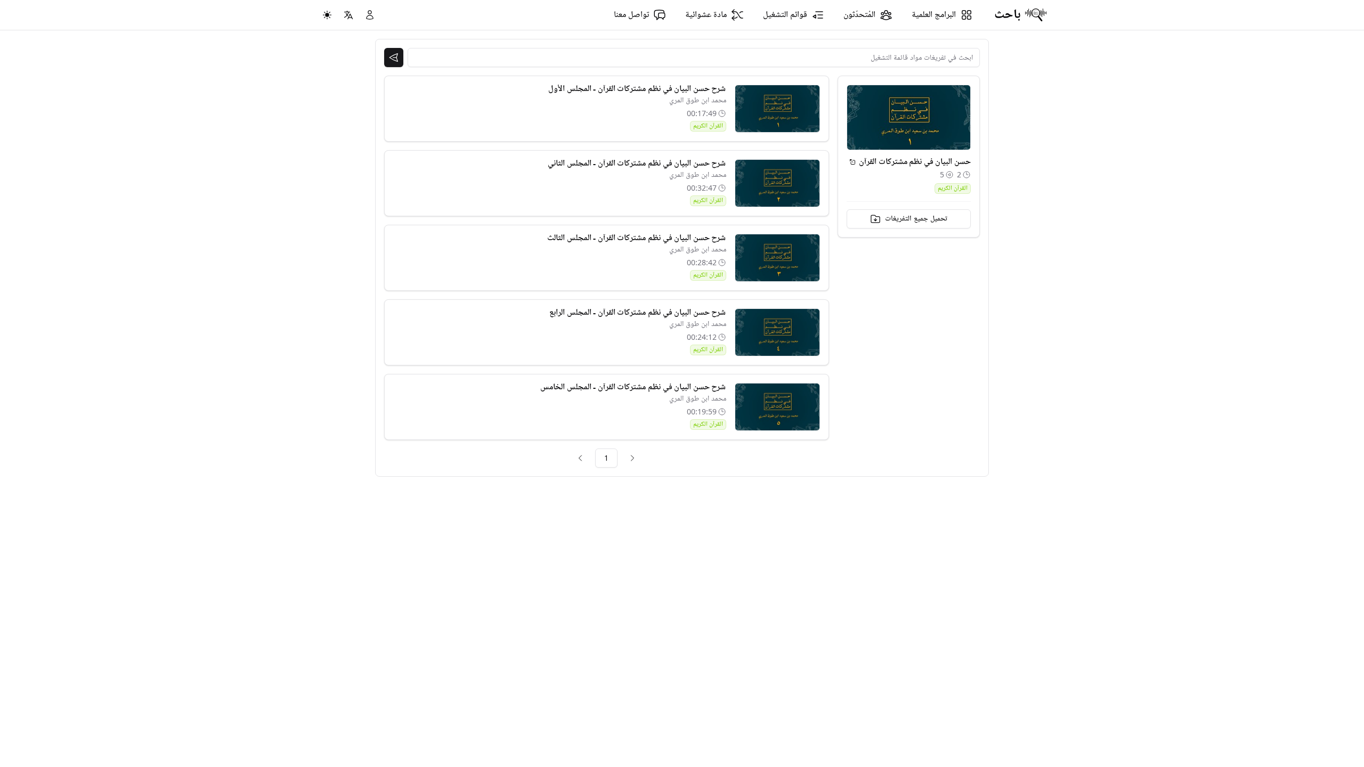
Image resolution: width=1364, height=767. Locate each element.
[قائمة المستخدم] (369, 15)
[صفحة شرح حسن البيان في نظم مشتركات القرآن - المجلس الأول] (777, 109)
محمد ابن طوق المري (697, 100)
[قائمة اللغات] (348, 15)
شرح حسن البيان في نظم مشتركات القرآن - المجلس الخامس (633, 387)
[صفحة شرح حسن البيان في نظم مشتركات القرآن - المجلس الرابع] (777, 332)
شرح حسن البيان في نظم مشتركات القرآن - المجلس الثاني (637, 163)
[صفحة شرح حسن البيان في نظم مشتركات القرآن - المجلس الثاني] (777, 183)
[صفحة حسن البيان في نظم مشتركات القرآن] (852, 162)
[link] (632, 458)
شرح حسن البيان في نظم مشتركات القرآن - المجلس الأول (637, 89)
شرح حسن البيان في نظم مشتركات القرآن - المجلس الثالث (636, 238)
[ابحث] (393, 57)
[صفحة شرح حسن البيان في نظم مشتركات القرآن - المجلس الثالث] (777, 258)
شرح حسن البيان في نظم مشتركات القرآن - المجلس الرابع (637, 312)
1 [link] (606, 458)
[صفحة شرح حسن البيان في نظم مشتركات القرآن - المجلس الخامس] (777, 407)
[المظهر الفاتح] (327, 15)
